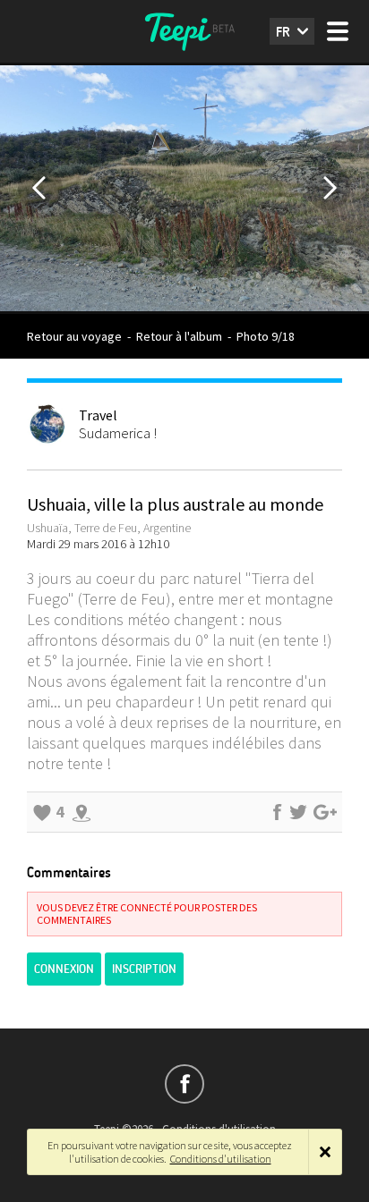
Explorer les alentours (81, 812)
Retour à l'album (179, 336)
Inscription (144, 969)
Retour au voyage (74, 336)
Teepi (184, 31)
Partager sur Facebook (277, 812)
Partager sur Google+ (325, 812)
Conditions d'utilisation (220, 1158)
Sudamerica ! (118, 433)
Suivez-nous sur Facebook (184, 1084)
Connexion (64, 969)
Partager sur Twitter (298, 812)
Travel (98, 415)
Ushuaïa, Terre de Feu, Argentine (109, 528)
